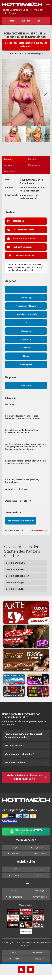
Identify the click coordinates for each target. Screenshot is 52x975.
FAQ (15, 891)
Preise (39, 875)
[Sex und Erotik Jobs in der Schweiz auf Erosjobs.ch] (26, 911)
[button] (45, 93)
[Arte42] (26, 612)
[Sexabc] (13, 911)
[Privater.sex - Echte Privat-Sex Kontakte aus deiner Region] (26, 636)
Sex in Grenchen (15, 569)
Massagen (26, 331)
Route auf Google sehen (24, 238)
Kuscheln (26, 348)
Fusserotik (26, 339)
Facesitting (26, 297)
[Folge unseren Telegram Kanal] (14, 679)
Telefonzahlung (15, 897)
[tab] (14, 159)
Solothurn (26, 385)
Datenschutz (38, 953)
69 (26, 289)
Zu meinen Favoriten (24, 255)
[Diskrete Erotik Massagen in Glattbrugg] (26, 660)
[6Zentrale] (26, 924)
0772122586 (18, 221)
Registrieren (39, 847)
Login (15, 847)
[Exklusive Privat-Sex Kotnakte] (14, 691)
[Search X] (26, 918)
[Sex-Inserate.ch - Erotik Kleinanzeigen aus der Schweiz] (38, 924)
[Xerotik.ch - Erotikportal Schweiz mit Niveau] (13, 924)
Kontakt (15, 875)
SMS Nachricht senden (24, 229)
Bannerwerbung (40, 897)
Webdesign (39, 891)
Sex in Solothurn (15, 588)
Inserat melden (40, 530)
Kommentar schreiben (22, 520)
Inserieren (15, 853)
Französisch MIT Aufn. (26, 306)
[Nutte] (13, 918)
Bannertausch (39, 853)
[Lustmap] (26, 931)
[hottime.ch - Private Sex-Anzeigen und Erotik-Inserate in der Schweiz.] (22, 5)
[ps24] (38, 911)
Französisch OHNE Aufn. (26, 314)
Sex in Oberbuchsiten (17, 575)
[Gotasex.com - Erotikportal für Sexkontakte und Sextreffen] (38, 918)
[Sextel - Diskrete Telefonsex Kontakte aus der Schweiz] (38, 691)
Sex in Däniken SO (15, 563)
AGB (15, 869)
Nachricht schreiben (22, 247)
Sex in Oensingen (15, 582)
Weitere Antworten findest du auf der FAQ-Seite (24, 777)
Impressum (40, 869)
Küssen (26, 356)
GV (26, 322)
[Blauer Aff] (38, 679)
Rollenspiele (26, 364)
